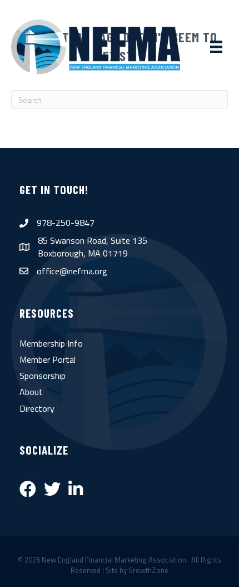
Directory (36, 408)
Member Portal (47, 359)
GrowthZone (148, 570)
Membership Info (51, 343)
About (31, 391)
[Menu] (216, 47)
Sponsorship (42, 375)
